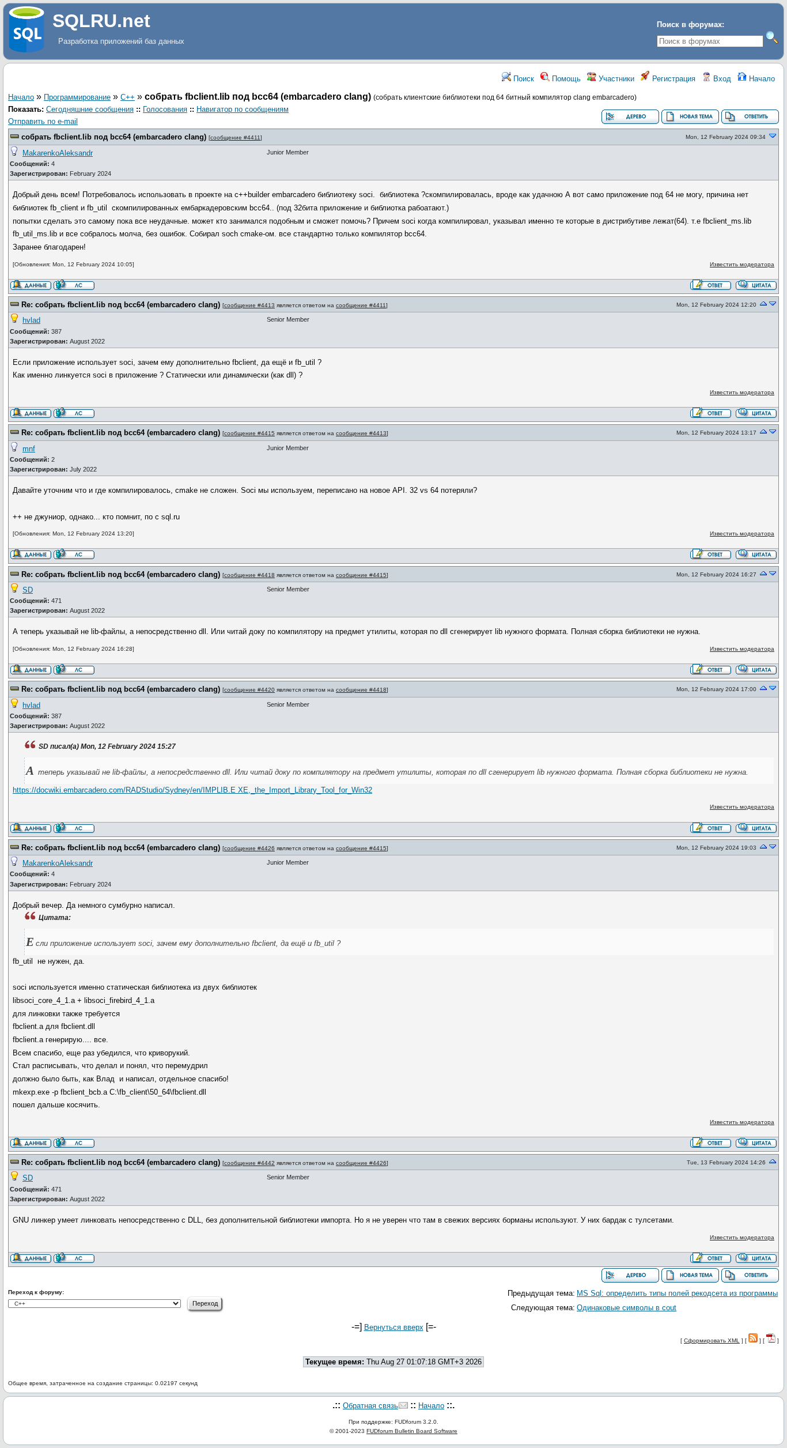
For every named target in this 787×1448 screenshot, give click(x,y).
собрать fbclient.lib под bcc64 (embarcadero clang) (113, 137)
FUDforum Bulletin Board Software (411, 1431)
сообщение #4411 (235, 137)
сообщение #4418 (249, 575)
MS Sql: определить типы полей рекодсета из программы (677, 1293)
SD (27, 590)
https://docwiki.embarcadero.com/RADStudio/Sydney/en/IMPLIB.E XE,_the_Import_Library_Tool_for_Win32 (192, 790)
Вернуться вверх (393, 1327)
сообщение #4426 (249, 848)
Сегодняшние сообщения (90, 109)
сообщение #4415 (249, 433)
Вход (721, 78)
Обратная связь (370, 1405)
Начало (761, 78)
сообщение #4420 (249, 690)
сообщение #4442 (249, 1163)
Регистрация (672, 78)
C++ (127, 97)
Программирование (77, 97)
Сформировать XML (712, 1340)
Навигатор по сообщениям (242, 109)
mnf (28, 448)
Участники (615, 78)
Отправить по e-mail (43, 121)
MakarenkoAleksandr (57, 153)
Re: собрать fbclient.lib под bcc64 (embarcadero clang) (120, 304)
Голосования (165, 109)
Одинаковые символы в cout (626, 1307)
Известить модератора (742, 264)
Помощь (565, 78)
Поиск (522, 78)
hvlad (31, 320)
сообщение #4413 (249, 305)
